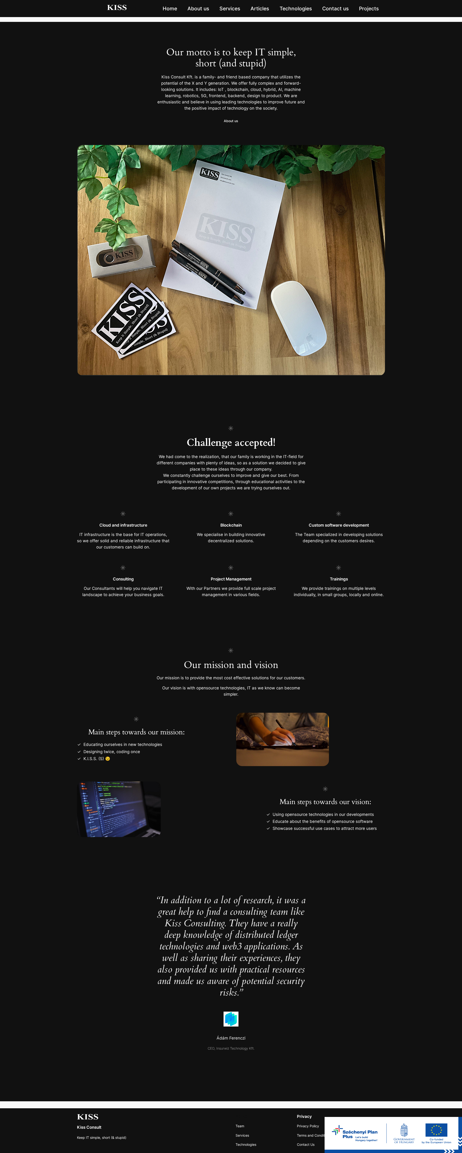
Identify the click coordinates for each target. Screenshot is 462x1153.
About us (198, 9)
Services (229, 9)
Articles (259, 9)
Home (170, 9)
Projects (369, 9)
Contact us (335, 9)
